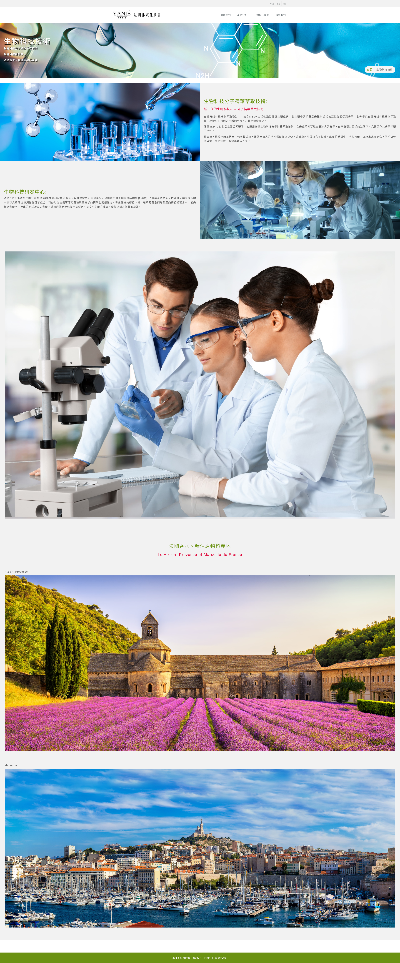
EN (278, 4)
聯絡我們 (281, 15)
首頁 (369, 69)
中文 (272, 4)
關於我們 (225, 15)
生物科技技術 (261, 15)
